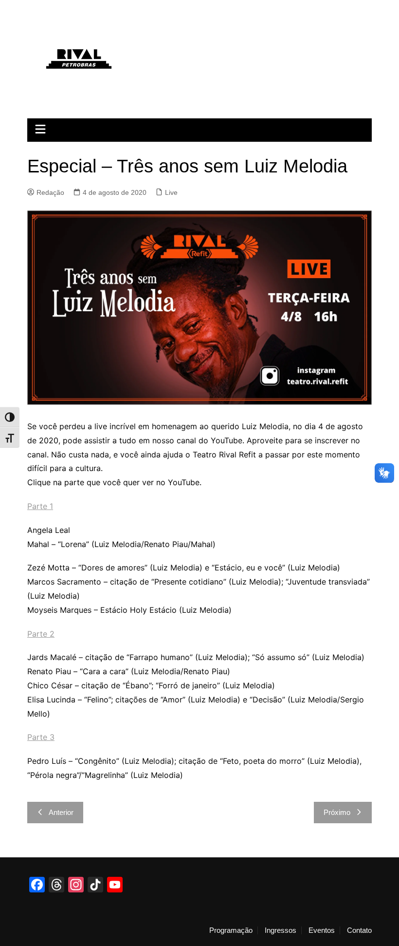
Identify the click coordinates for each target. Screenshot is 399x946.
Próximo (337, 812)
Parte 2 (40, 634)
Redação (50, 192)
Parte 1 (40, 506)
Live (171, 192)
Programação (231, 930)
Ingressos (280, 930)
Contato (359, 930)
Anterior (61, 812)
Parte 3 (40, 737)
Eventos (321, 930)
